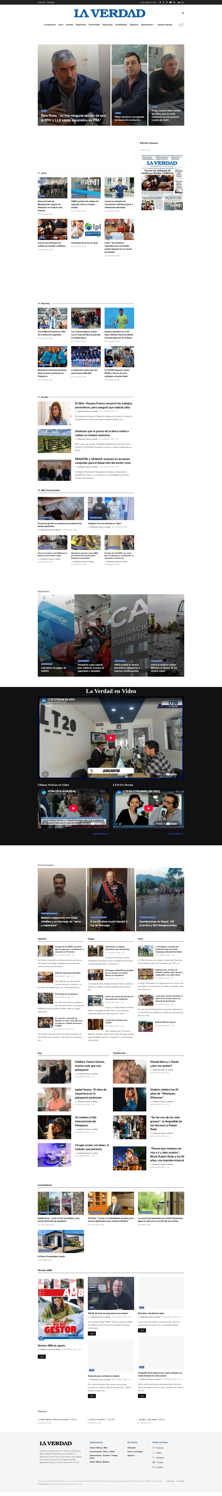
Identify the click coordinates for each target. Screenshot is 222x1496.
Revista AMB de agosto (51, 1345)
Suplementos (147, 24)
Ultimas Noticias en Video (53, 784)
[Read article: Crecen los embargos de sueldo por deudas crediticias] (52, 229)
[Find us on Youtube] (171, 2)
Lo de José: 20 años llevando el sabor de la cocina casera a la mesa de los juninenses (168, 998)
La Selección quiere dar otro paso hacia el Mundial (84, 371)
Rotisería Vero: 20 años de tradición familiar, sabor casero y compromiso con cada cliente (169, 972)
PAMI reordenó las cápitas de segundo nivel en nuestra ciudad (84, 204)
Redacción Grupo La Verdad (54, 125)
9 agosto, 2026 (113, 979)
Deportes (44, 326)
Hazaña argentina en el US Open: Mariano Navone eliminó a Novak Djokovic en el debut (119, 334)
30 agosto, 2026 (112, 256)
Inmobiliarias (121, 24)
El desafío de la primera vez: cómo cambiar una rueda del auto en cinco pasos (160, 1374)
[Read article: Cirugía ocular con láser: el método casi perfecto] (54, 1155)
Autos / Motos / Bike (99, 1447)
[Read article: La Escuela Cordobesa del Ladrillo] (95, 1024)
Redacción (41, 2)
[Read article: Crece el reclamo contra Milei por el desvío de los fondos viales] (52, 542)
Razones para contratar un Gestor (104, 1375)
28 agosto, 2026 (107, 467)
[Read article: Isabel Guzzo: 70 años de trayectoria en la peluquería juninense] (54, 1099)
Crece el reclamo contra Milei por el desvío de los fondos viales (52, 554)
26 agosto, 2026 (158, 1167)
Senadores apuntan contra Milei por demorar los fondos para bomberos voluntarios (84, 555)
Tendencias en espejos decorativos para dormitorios (117, 947)
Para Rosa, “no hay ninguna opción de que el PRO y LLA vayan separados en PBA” (73, 117)
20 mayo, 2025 (145, 1224)
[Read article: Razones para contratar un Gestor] (111, 1355)
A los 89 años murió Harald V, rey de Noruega (109, 923)
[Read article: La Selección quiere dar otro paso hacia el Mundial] (86, 356)
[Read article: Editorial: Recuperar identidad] (45, 977)
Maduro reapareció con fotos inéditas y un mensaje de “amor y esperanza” (61, 921)
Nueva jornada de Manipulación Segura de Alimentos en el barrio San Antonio (50, 206)
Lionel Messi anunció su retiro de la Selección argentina (52, 333)
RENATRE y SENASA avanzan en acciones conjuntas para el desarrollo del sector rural (102, 461)
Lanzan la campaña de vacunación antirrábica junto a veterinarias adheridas (119, 204)
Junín (60, 24)
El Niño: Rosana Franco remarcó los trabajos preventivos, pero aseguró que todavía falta (103, 405)
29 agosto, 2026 (170, 1317)
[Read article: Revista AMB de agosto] (61, 1309)
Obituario (134, 24)
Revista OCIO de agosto (165, 1022)
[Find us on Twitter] (163, 2)
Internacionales (49, 913)
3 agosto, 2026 (163, 978)
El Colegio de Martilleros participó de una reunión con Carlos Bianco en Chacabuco (119, 973)
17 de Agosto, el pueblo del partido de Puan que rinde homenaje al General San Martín (168, 949)
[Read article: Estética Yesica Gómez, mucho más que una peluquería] (54, 1072)
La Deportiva (49, 24)
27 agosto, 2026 (147, 930)
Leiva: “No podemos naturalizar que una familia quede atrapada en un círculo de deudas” (118, 247)
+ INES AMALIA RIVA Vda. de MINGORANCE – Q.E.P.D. (158, 1419)
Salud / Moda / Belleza (99, 1461)
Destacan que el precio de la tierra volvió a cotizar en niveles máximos (102, 433)
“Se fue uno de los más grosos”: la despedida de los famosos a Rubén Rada (166, 1123)
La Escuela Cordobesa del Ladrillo (116, 1021)
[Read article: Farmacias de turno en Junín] (86, 229)
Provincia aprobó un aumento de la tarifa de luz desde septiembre (60, 525)
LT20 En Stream (123, 784)
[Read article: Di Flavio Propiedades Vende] (61, 1241)
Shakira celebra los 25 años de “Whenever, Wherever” (164, 1093)
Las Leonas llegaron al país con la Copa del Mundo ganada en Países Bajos (85, 334)
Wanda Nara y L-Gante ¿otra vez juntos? (164, 1064)
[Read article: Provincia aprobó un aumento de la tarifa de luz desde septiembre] (61, 508)
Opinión (131, 1455)
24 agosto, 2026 (63, 1029)
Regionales (81, 24)
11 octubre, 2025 (46, 1224)
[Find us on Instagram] (167, 2)
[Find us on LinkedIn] (174, 2)
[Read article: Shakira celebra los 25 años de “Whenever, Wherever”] (129, 1099)
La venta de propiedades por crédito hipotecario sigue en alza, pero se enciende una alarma (160, 1219)
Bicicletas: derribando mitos (151, 1313)
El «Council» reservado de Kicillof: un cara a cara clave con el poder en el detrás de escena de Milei (68, 1022)
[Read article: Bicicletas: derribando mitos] (161, 1293)
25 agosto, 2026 (83, 1076)
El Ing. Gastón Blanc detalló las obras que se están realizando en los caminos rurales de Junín (166, 115)
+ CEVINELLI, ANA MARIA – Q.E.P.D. (101, 1419)
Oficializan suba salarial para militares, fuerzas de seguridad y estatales (91, 668)
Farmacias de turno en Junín (84, 242)
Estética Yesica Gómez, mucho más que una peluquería (90, 1066)
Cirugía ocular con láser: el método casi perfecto (92, 1147)
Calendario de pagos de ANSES (53, 669)
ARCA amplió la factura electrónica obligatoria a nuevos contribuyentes (127, 668)
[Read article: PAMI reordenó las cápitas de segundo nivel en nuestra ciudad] (86, 187)
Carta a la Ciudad (134, 1451)
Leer (43, 1356)
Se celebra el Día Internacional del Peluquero (85, 1121)
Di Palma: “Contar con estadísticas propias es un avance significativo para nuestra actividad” (111, 1219)
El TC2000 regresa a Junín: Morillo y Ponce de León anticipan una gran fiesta (117, 373)
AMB (41, 1339)
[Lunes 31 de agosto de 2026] (162, 210)
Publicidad (50, 2)
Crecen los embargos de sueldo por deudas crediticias (52, 244)
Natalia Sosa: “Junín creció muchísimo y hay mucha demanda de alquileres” (59, 1219)
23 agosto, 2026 (83, 1156)
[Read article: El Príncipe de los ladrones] (45, 998)
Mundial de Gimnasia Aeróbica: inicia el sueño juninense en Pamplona (52, 373)
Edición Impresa (165, 24)
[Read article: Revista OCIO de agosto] (145, 1026)
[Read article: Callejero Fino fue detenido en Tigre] (111, 508)
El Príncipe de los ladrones (66, 994)
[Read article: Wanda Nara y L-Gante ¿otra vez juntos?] (129, 1072)
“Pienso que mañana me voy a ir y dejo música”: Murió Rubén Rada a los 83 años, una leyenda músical (167, 1154)
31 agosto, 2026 (73, 125)
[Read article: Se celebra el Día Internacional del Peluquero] (54, 1127)
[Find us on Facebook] (160, 2)
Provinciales (94, 24)
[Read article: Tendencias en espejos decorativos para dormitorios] (95, 951)
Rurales (69, 24)
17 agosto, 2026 (163, 955)
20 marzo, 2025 (45, 1260)
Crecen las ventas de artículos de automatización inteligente (119, 997)
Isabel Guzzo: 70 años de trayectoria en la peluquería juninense (91, 1093)
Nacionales (108, 24)
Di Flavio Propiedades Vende (51, 1256)
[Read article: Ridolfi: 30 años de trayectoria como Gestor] (111, 1293)
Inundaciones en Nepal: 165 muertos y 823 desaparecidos (158, 923)
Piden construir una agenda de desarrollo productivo (129, 118)
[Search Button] (183, 13)
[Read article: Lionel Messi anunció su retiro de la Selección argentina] (52, 318)
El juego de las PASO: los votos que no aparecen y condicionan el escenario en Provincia (119, 555)
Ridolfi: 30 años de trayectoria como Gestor (108, 1313)
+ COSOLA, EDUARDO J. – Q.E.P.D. (51, 1419)
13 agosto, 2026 (113, 952)
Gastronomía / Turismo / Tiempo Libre (104, 1456)
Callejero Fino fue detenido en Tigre (104, 523)
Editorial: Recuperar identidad (67, 973)
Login (182, 2)
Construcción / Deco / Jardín (102, 1451)
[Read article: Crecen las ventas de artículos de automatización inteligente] (95, 1000)
